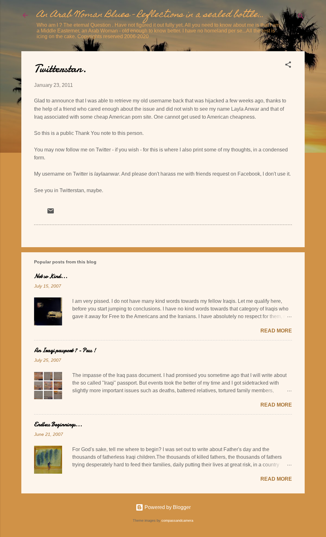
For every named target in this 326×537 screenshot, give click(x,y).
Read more (276, 330)
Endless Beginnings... (58, 425)
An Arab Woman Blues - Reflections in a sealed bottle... (150, 15)
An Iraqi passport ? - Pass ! (65, 350)
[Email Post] (50, 213)
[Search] (301, 17)
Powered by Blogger (167, 507)
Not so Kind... (50, 276)
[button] (288, 66)
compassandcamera (177, 520)
